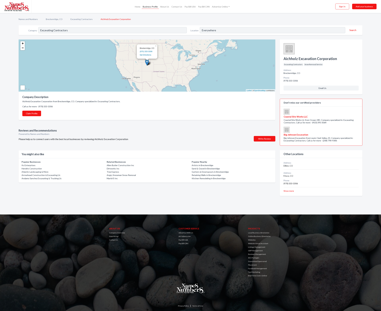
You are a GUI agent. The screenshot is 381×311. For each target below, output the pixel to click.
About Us (164, 6)
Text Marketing (254, 272)
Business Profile (150, 6)
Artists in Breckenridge (202, 165)
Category (32, 30)
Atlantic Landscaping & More (35, 172)
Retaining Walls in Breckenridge (206, 175)
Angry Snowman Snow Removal (121, 175)
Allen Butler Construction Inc (120, 165)
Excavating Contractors (82, 19)
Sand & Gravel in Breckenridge (206, 168)
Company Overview (117, 233)
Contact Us (176, 6)
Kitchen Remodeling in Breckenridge (209, 178)
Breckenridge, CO (54, 19)
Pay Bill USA (190, 6)
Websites (252, 240)
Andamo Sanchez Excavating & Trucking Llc (42, 178)
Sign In (342, 6)
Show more (289, 191)
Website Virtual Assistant (258, 243)
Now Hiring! (114, 236)
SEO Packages (253, 258)
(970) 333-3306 (146, 51)
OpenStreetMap (260, 90)
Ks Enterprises (28, 165)
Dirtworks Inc (113, 168)
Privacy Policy (183, 306)
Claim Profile (32, 113)
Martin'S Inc (112, 178)
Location (194, 30)
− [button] (23, 48)
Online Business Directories (259, 236)
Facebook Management (257, 268)
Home (137, 6)
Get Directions (145, 54)
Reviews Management (257, 254)
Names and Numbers (28, 19)
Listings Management (256, 247)
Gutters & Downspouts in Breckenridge (210, 172)
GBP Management (255, 250)
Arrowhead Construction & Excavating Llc (41, 175)
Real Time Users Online (257, 276)
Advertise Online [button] (220, 6)
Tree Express (113, 172)
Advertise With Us (186, 233)
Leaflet (249, 90)
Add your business (364, 6)
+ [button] (23, 43)
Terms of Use (197, 306)
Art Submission (185, 236)
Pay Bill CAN (204, 6)
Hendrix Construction (32, 168)
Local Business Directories (258, 233)
